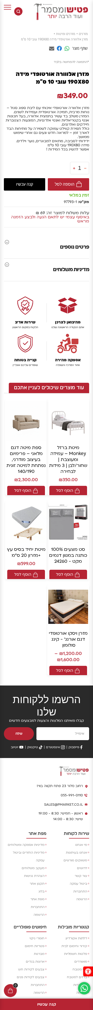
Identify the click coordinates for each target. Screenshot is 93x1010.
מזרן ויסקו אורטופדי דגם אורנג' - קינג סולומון (68, 639)
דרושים (82, 868)
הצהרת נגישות (34, 876)
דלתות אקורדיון (76, 938)
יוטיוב (14, 747)
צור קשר (81, 876)
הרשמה (81, 899)
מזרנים (83, 33)
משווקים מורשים (75, 860)
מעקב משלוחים (33, 868)
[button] (88, 971)
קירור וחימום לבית (74, 946)
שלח (19, 733)
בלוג (41, 891)
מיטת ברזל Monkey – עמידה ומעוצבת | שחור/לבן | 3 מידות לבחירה (68, 459)
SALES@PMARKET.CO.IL (63, 804)
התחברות (80, 891)
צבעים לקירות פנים (30, 977)
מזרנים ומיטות (65, 33)
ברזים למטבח (77, 977)
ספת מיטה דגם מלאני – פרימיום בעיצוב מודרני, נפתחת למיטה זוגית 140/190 (26, 459)
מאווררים (80, 962)
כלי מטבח (80, 969)
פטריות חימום (34, 946)
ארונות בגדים (35, 962)
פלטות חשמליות (75, 954)
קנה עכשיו (24, 184)
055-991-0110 (72, 795)
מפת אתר (37, 899)
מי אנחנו (81, 845)
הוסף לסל (64, 490)
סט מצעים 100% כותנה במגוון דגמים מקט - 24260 (68, 555)
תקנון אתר (37, 884)
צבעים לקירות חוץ (31, 969)
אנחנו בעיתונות (76, 852)
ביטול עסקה (78, 884)
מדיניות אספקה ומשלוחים (26, 845)
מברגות (39, 954)
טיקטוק (32, 747)
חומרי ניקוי (36, 938)
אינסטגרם (53, 747)
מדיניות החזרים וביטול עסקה (28, 856)
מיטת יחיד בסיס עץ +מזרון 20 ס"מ (26, 552)
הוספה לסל (64, 184)
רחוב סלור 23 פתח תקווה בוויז (60, 786)
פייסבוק (73, 747)
